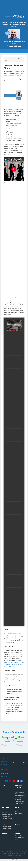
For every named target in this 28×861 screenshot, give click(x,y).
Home (4, 785)
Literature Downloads (19, 837)
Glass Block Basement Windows (7, 819)
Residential (6, 807)
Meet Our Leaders (18, 813)
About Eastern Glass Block (19, 810)
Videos (16, 839)
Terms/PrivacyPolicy (14, 860)
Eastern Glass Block (14, 8)
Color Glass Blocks (19, 797)
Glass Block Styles (19, 787)
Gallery (17, 833)
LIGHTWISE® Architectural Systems (19, 800)
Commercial (18, 785)
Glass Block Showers (6, 816)
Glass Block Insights (6, 826)
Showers (17, 824)
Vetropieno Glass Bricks (20, 795)
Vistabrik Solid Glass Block (19, 793)
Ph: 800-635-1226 (14, 46)
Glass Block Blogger (6, 828)
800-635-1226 (4, 769)
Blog (3, 824)
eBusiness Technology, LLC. (14, 855)
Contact (5, 833)
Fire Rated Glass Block (20, 790)
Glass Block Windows (7, 814)
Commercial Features (19, 803)
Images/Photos (18, 835)
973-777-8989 (4, 764)
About (17, 807)
